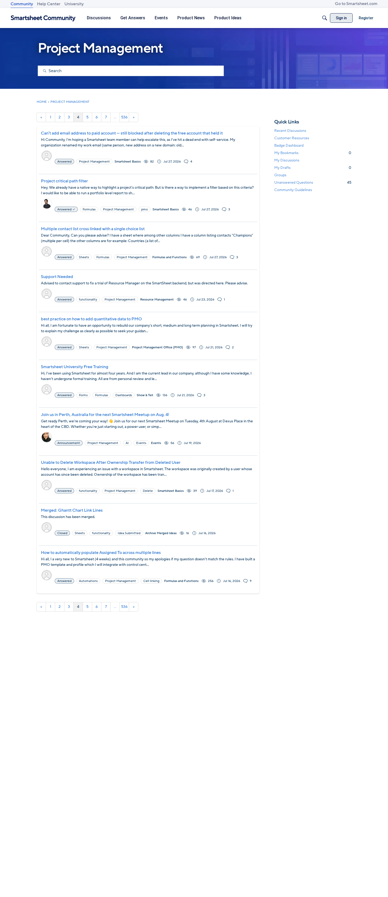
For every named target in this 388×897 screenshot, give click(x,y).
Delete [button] (148, 491)
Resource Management (157, 299)
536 (124, 117)
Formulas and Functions (169, 257)
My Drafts (312, 167)
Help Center (48, 4)
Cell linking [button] (151, 581)
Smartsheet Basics (128, 161)
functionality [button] (88, 299)
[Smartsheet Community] (43, 18)
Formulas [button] (89, 209)
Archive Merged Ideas (161, 533)
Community (22, 4)
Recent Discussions (290, 130)
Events (156, 443)
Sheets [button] (84, 257)
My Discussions (286, 160)
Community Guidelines (293, 189)
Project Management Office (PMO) (157, 347)
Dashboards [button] (123, 395)
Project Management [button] (94, 161)
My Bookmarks (312, 152)
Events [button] (141, 443)
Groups (280, 175)
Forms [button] (83, 395)
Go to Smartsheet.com (356, 4)
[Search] (324, 18)
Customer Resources (291, 138)
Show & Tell (145, 395)
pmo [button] (144, 209)
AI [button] (127, 443)
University (74, 4)
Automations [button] (88, 581)
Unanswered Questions (312, 182)
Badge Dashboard (289, 145)
